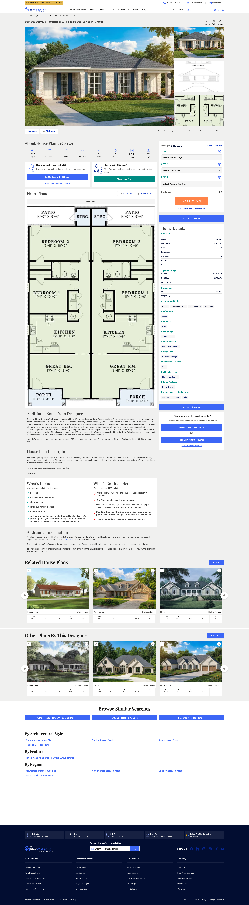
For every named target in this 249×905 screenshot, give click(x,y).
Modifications (132, 873)
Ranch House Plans (168, 740)
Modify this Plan (124, 179)
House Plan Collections (35, 889)
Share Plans (146, 193)
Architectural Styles (33, 883)
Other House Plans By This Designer (55, 718)
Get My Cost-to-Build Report (57, 177)
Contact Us (80, 873)
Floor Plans (32, 131)
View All (214, 636)
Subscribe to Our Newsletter (105, 843)
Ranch (165, 306)
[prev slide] (25, 595)
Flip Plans (127, 193)
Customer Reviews (185, 878)
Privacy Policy (48, 900)
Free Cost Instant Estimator (191, 440)
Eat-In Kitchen (168, 387)
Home (27, 16)
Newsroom (182, 883)
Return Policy (81, 878)
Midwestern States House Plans (41, 770)
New (92, 10)
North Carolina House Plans (106, 770)
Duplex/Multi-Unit (178, 306)
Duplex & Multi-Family (103, 740)
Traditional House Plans (37, 745)
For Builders (132, 889)
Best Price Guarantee (186, 873)
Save (207, 24)
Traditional (208, 306)
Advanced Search (78, 10)
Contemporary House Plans (48, 16)
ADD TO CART (191, 201)
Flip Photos (51, 131)
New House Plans (32, 873)
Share (220, 24)
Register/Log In (82, 883)
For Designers (133, 883)
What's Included (133, 868)
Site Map (73, 900)
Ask (213, 24)
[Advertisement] (124, 804)
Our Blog (181, 889)
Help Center (81, 868)
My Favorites (81, 889)
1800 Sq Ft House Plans (123, 718)
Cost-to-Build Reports (136, 878)
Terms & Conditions (32, 900)
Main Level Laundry (170, 347)
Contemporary (195, 306)
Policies (69, 539)
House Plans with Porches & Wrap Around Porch (49, 757)
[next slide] (224, 595)
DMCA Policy (62, 900)
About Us (181, 868)
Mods (135, 10)
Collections (123, 10)
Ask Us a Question (191, 218)
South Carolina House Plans (39, 775)
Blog (144, 10)
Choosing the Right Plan (35, 878)
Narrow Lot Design (170, 377)
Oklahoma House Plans (170, 770)
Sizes (111, 10)
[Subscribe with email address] (135, 848)
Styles (102, 10)
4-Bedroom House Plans (190, 718)
